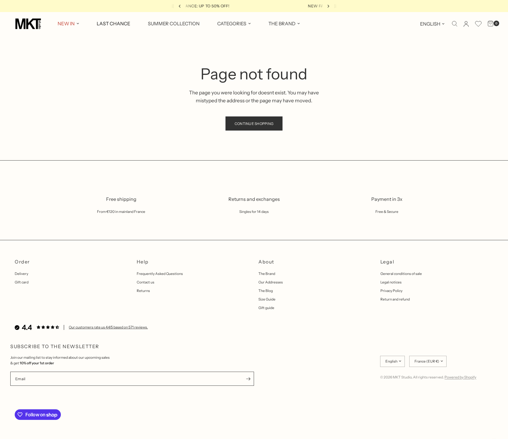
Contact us (145, 282)
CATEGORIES (231, 23)
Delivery (21, 273)
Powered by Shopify (460, 377)
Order (22, 261)
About (266, 261)
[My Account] (466, 24)
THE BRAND (281, 23)
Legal (387, 261)
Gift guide (266, 308)
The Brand (266, 273)
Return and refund (395, 299)
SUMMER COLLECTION (174, 23)
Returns (143, 290)
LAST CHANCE (113, 23)
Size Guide (266, 299)
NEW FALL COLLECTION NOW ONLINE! (257, 6)
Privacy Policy (391, 290)
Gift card (22, 282)
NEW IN (66, 23)
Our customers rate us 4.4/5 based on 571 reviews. (108, 327)
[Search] (454, 24)
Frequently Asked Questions (160, 273)
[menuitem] (68, 24)
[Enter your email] (248, 379)
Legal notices (391, 282)
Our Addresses (270, 282)
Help (143, 261)
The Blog (265, 290)
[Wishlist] (478, 24)
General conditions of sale (401, 273)
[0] (489, 24)
